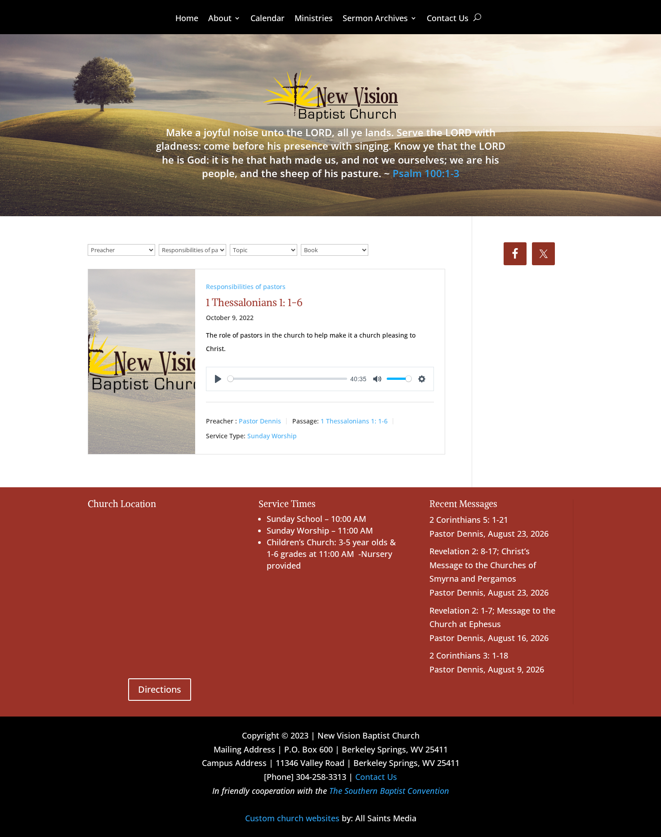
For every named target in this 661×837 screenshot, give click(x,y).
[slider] (287, 378)
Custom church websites (292, 818)
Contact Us (448, 19)
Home (186, 19)
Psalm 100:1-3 (426, 173)
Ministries (314, 19)
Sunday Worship (272, 436)
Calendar (267, 19)
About (220, 19)
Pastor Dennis (260, 421)
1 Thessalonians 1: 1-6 (254, 302)
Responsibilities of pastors (246, 286)
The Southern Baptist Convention (389, 790)
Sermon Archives (375, 19)
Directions (159, 689)
